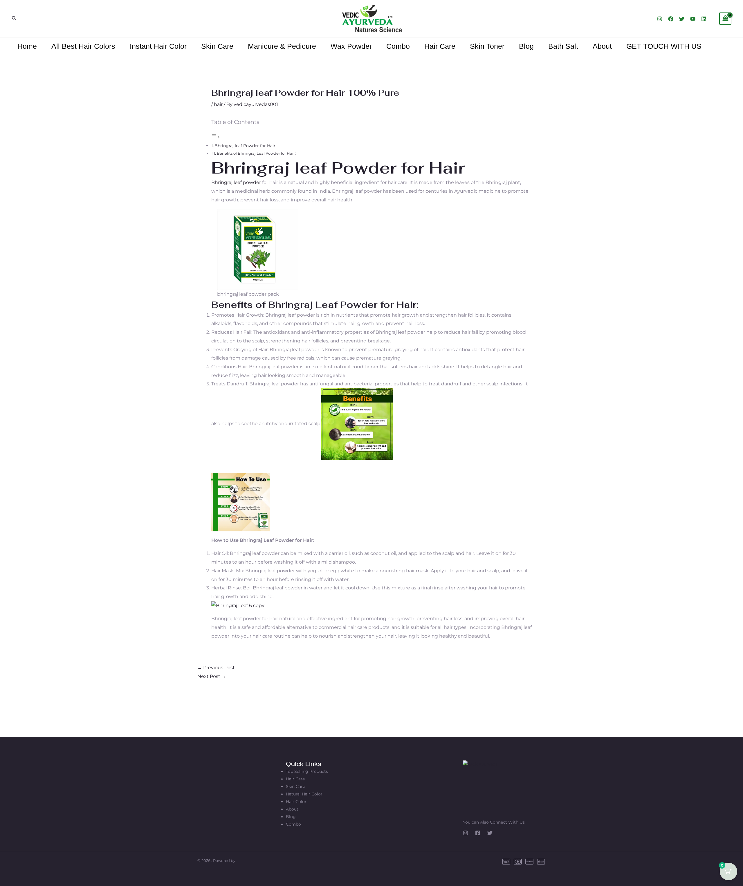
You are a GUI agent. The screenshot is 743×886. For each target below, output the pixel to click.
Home (27, 46)
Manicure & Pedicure (282, 46)
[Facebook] (670, 18)
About (602, 46)
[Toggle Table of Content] (215, 137)
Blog (526, 46)
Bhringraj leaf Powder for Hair (244, 145)
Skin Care (217, 46)
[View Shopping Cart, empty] (725, 18)
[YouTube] (692, 18)
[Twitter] (681, 18)
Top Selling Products (307, 771)
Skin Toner (487, 46)
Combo (398, 46)
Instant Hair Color (158, 46)
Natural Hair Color (304, 794)
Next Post (211, 676)
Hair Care (439, 46)
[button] (14, 18)
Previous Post (216, 667)
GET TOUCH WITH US (663, 46)
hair (218, 104)
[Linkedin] (703, 18)
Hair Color (296, 801)
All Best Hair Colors (83, 46)
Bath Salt (563, 46)
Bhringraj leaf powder (236, 182)
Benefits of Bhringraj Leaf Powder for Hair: (256, 153)
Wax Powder (351, 46)
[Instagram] (659, 18)
